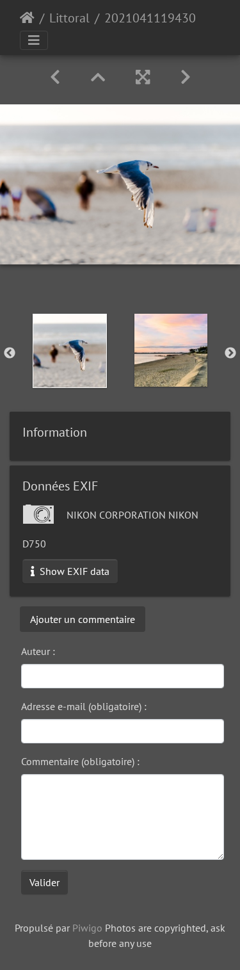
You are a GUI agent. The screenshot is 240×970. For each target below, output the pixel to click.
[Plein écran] (142, 77)
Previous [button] (9, 353)
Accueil (27, 18)
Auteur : (38, 651)
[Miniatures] (98, 77)
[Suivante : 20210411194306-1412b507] (185, 77)
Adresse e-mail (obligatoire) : (84, 706)
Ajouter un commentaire (82, 619)
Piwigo (87, 927)
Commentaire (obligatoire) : (80, 761)
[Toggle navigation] (34, 40)
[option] (69, 351)
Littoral (69, 18)
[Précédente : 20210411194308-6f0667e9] (55, 77)
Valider (44, 882)
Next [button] (230, 353)
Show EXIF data (73, 571)
